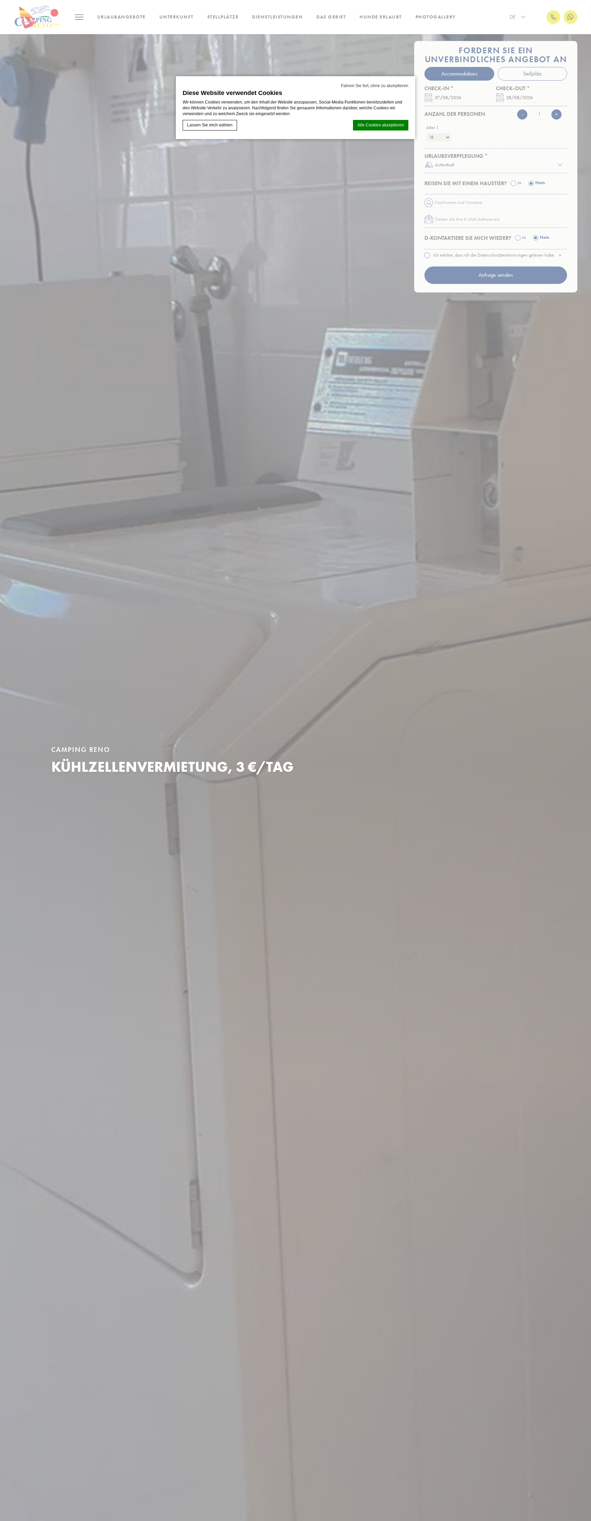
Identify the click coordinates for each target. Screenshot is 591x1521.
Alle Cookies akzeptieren (380, 125)
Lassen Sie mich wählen (210, 125)
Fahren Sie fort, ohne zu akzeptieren (374, 85)
